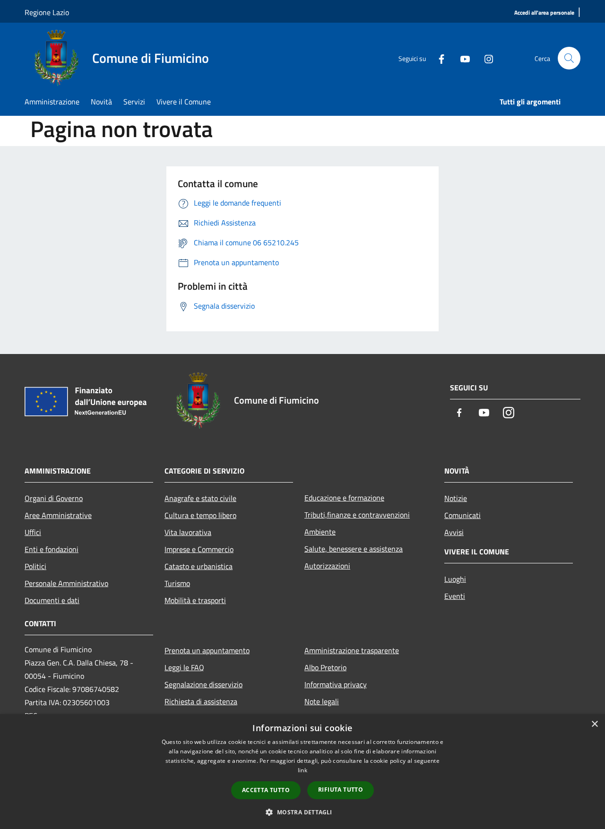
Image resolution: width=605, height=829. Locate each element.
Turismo (177, 583)
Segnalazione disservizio (203, 684)
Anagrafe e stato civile (200, 498)
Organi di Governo (54, 498)
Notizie (455, 498)
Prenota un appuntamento (207, 650)
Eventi (454, 596)
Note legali (321, 701)
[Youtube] (461, 58)
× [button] (594, 724)
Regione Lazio (47, 12)
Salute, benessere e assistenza (353, 548)
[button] (302, 812)
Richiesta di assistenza (200, 701)
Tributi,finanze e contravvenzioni (357, 514)
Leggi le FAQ (184, 667)
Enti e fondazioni (51, 549)
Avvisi (454, 532)
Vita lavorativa (187, 532)
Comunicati (462, 515)
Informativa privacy (335, 684)
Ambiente (320, 531)
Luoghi (455, 579)
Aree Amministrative (58, 515)
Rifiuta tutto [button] (340, 790)
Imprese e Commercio (198, 549)
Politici (35, 566)
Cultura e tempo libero (200, 515)
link (302, 770)
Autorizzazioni (327, 565)
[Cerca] (569, 58)
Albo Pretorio (325, 667)
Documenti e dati (52, 600)
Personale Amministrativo (66, 583)
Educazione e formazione (344, 497)
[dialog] (302, 771)
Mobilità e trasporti (195, 600)
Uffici (33, 532)
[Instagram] (484, 58)
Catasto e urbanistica (198, 566)
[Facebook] (437, 58)
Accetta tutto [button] (266, 790)
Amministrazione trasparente (351, 650)
